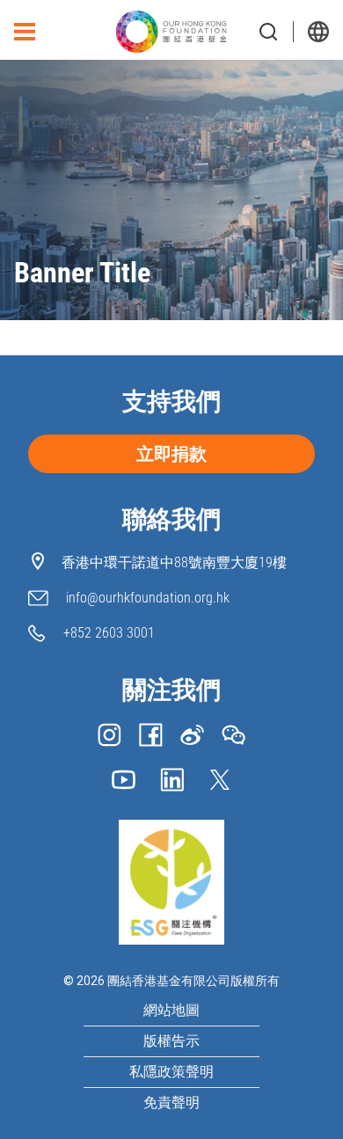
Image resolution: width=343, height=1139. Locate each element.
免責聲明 (171, 1103)
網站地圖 (171, 1011)
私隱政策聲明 (171, 1071)
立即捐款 (171, 453)
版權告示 (171, 1041)
